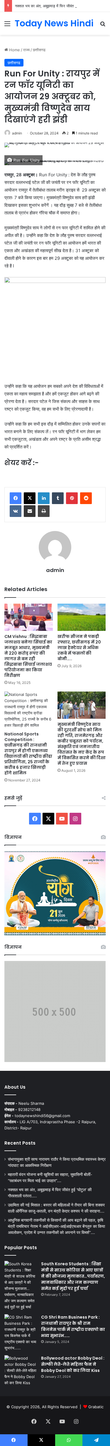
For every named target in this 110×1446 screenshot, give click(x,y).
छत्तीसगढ (39, 49)
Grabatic (96, 1406)
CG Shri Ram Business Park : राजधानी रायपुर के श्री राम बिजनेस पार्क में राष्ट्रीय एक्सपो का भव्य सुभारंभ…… (73, 1326)
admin (17, 133)
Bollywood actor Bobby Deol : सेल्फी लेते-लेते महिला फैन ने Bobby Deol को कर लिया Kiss (72, 1364)
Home (14, 49)
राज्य (26, 49)
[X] (29, 498)
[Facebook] (15, 498)
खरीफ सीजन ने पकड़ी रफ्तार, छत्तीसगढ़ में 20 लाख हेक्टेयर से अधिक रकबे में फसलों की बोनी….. (79, 648)
